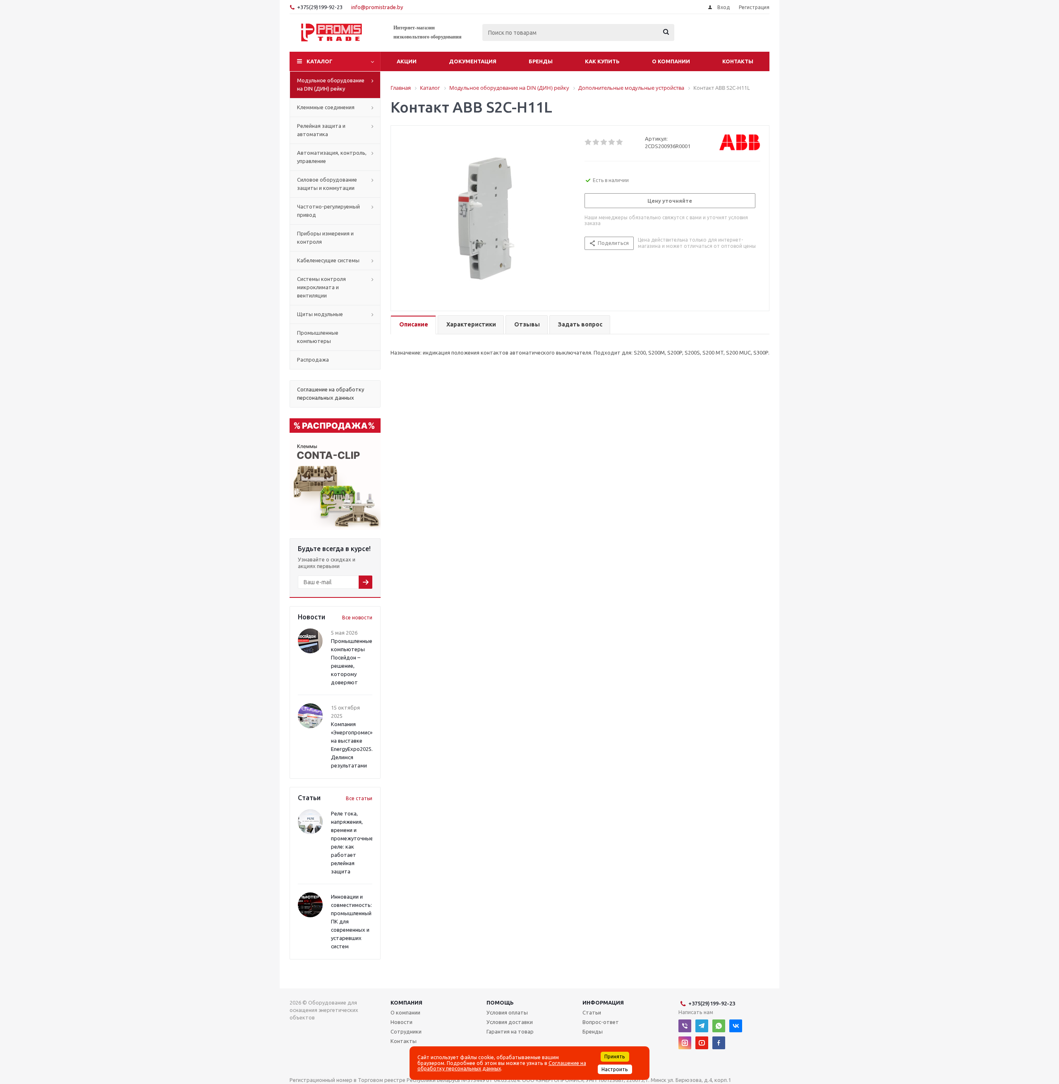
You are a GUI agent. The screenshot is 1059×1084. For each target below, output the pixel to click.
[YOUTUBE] (701, 1042)
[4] (612, 142)
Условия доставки (509, 1022)
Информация (603, 1002)
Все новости (357, 617)
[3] (604, 142)
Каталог (320, 61)
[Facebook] (718, 1042)
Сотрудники (406, 1031)
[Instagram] (684, 1042)
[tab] (413, 325)
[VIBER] (684, 1025)
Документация (472, 61)
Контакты (737, 61)
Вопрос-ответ (600, 1022)
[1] (588, 142)
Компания (406, 1002)
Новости (401, 1022)
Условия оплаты (507, 1012)
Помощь (500, 1002)
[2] (596, 142)
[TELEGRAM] (701, 1025)
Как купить (602, 61)
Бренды (541, 61)
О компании (671, 61)
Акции (407, 61)
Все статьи (359, 798)
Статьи (591, 1012)
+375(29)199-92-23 (320, 7)
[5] (620, 142)
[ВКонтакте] (735, 1025)
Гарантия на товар (510, 1031)
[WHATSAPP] (718, 1025)
